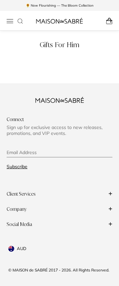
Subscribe (17, 166)
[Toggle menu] (10, 21)
